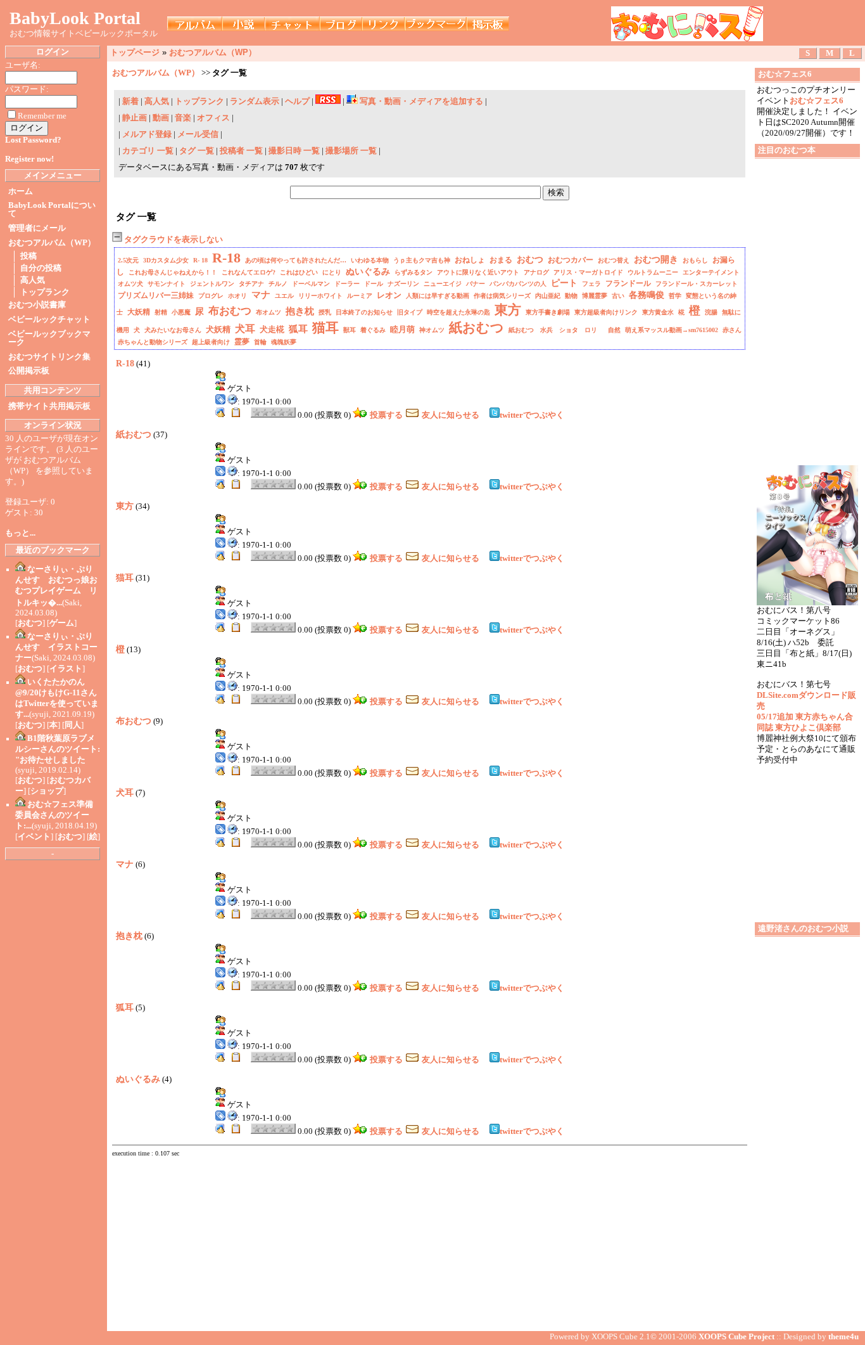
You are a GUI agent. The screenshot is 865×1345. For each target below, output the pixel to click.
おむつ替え (613, 260)
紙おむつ (476, 327)
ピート (564, 283)
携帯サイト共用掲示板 (49, 406)
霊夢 (241, 341)
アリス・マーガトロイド (588, 272)
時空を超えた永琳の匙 (458, 312)
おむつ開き (656, 259)
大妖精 (138, 311)
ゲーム (61, 623)
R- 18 (200, 260)
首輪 (260, 341)
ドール (373, 283)
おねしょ (470, 259)
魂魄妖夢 (283, 341)
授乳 (325, 312)
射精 (161, 312)
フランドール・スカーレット (696, 283)
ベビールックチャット (49, 319)
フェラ (591, 283)
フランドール (628, 283)
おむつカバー (570, 259)
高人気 (32, 280)
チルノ (277, 283)
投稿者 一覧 (241, 150)
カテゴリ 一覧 (148, 150)
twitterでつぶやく (532, 415)
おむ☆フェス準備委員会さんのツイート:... (54, 815)
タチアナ (251, 283)
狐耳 (298, 329)
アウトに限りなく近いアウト (478, 272)
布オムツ (268, 312)
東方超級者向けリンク (606, 312)
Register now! (29, 159)
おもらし (695, 260)
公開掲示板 (28, 370)
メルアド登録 (148, 134)
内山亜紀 (547, 295)
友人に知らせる (450, 415)
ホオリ (237, 295)
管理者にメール (37, 228)
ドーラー (347, 283)
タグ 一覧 (196, 150)
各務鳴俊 (646, 295)
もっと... (20, 533)
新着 (130, 101)
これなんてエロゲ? (248, 272)
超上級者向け (211, 341)
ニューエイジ (443, 283)
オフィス (213, 117)
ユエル (284, 295)
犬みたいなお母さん (172, 329)
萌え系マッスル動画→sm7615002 (671, 329)
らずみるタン (413, 272)
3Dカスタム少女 (166, 260)
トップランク (45, 292)
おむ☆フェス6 (816, 100)
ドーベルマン (311, 283)
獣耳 (349, 329)
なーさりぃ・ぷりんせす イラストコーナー (56, 647)
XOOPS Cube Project (736, 1336)
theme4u (843, 1336)
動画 (161, 117)
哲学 (675, 295)
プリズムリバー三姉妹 (156, 295)
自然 (614, 329)
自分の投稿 (40, 268)
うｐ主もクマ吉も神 (421, 260)
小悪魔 (181, 312)
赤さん (732, 329)
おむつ (30, 623)
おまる (500, 259)
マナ (260, 295)
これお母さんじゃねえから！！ (173, 272)
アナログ (536, 272)
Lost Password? (33, 140)
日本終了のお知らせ (364, 312)
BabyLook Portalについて (52, 209)
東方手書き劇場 (548, 312)
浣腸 (711, 312)
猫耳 (325, 327)
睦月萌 (402, 329)
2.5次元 (128, 260)
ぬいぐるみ (368, 271)
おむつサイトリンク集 (49, 356)
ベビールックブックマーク (49, 338)
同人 (73, 725)
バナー (475, 283)
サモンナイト (167, 283)
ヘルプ (297, 101)
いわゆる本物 (370, 260)
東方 (508, 310)
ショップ (46, 791)
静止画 (134, 117)
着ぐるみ (373, 329)
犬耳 (245, 328)
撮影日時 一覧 (294, 150)
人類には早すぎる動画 (437, 295)
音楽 (183, 117)
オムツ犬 (130, 283)
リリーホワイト (320, 295)
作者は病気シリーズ (502, 295)
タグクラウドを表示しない (172, 239)
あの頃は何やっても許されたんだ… (295, 260)
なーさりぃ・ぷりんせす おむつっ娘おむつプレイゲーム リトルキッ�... (56, 586)
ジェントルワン (212, 283)
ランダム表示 (254, 101)
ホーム (20, 191)
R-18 (226, 258)
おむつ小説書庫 (37, 304)
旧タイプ (409, 312)
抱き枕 (300, 311)
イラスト (65, 668)
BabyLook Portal (75, 18)
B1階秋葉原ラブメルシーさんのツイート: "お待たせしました (57, 749)
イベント (34, 836)
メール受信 (198, 134)
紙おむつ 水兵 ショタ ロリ (555, 329)
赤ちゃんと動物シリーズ (152, 341)
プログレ (211, 295)
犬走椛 (272, 329)
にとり (331, 272)
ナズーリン (403, 283)
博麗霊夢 (594, 295)
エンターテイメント (711, 272)
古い (618, 295)
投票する (386, 415)
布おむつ (229, 311)
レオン (389, 295)
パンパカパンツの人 (517, 283)
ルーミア (359, 295)
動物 (571, 295)
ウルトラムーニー (653, 272)
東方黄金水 (658, 312)
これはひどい (299, 272)
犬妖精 (218, 329)
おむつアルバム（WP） (52, 242)
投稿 (28, 256)
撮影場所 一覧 (351, 150)
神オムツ (432, 329)
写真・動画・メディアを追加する (421, 101)
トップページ (135, 52)
